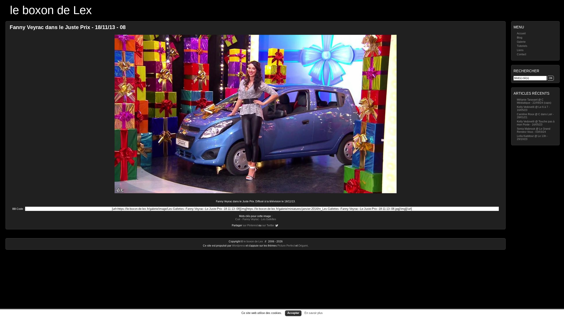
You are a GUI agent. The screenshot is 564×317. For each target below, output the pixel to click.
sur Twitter (268, 225)
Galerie (521, 41)
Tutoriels (522, 46)
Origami (303, 245)
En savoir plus (313, 313)
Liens (520, 50)
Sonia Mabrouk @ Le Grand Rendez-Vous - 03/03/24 (533, 130)
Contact (521, 54)
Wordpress (239, 245)
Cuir (237, 219)
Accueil (521, 33)
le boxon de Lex (51, 10)
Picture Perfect (286, 245)
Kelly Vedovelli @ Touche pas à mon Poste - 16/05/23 (536, 123)
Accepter (293, 313)
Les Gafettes (268, 219)
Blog (519, 37)
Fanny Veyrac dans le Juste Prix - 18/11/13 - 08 (68, 27)
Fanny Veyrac (251, 219)
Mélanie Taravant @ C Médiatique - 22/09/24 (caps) (534, 101)
